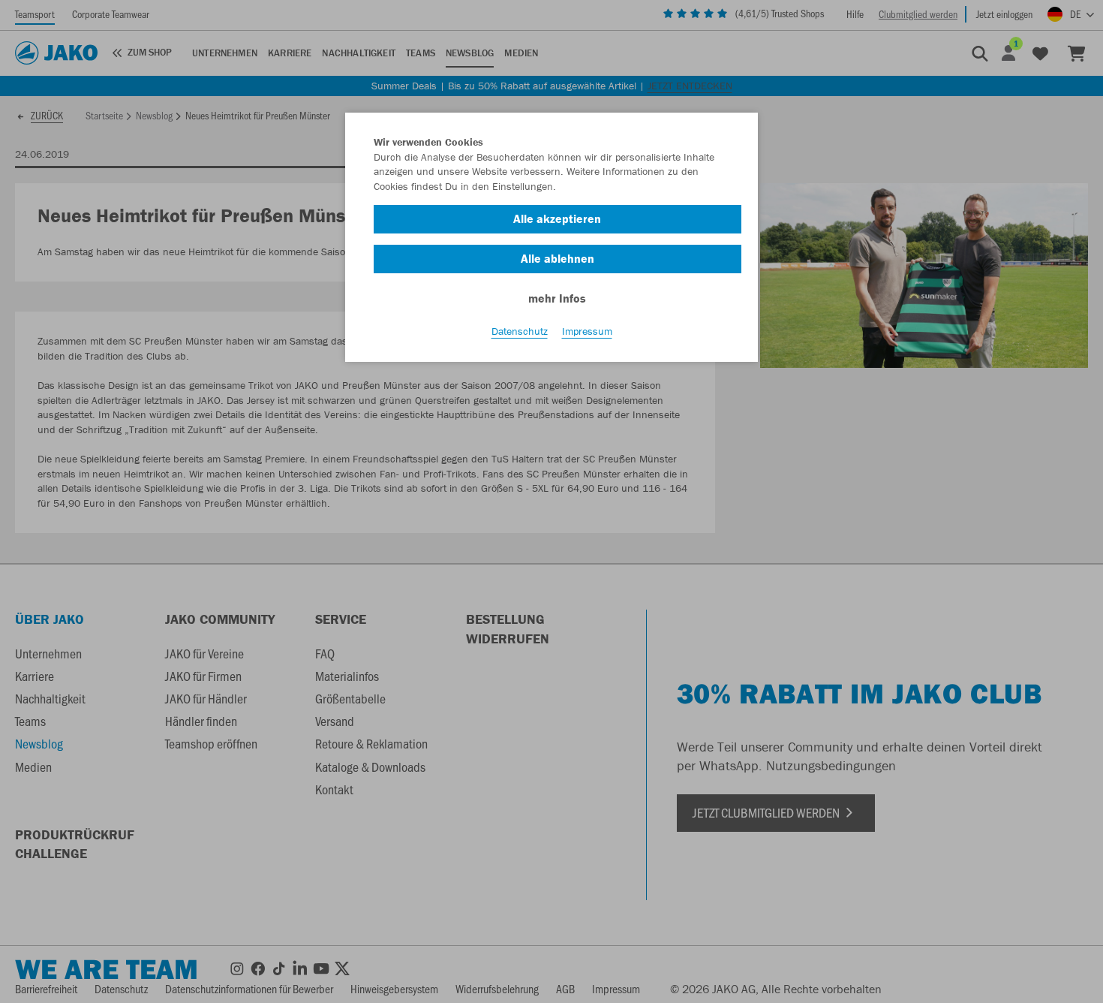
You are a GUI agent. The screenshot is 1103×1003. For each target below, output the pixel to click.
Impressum (587, 331)
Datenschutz (519, 331)
